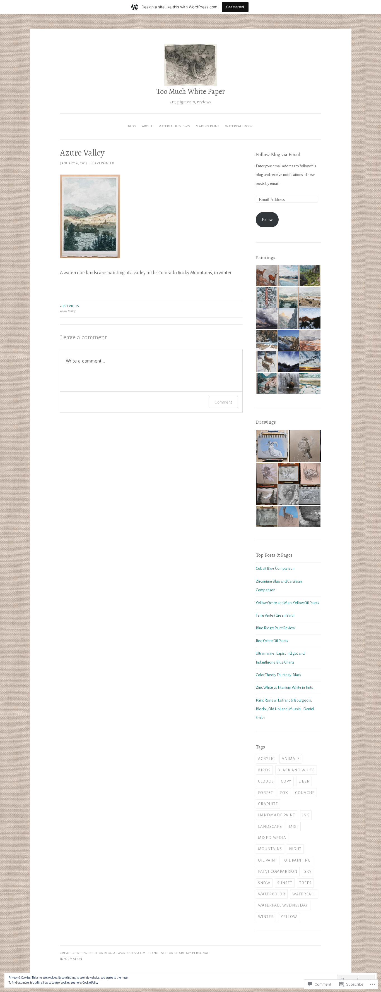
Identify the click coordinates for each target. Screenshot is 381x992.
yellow (289, 917)
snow (264, 883)
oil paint (267, 860)
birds (264, 770)
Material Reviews (174, 126)
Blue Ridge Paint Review (275, 628)
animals (291, 759)
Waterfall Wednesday (283, 905)
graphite (268, 804)
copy (286, 781)
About (147, 126)
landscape (270, 826)
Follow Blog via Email (278, 154)
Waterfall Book (239, 126)
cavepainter (103, 163)
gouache (305, 793)
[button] (266, 276)
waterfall (304, 894)
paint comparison (277, 871)
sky (308, 871)
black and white (296, 770)
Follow (267, 220)
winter (266, 917)
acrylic (266, 759)
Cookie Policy (90, 982)
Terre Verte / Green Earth (275, 615)
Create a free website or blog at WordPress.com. (103, 953)
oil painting (297, 860)
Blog (132, 126)
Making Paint (207, 126)
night (295, 849)
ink (305, 815)
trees (305, 883)
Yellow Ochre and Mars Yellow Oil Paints (287, 603)
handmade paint (276, 815)
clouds (266, 781)
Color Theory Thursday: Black (278, 675)
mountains (270, 849)
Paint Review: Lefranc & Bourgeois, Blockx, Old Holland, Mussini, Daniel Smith (285, 709)
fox (284, 793)
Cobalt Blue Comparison (275, 568)
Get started (235, 7)
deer (304, 781)
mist (293, 826)
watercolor (271, 894)
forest (265, 793)
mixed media (272, 838)
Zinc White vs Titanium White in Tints (284, 687)
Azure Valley (69, 308)
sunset (284, 883)
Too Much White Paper (190, 91)
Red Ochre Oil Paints (272, 641)
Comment (223, 402)
